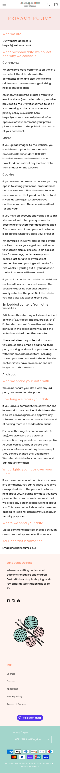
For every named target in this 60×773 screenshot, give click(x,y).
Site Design (43, 763)
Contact (11, 681)
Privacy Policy (14, 696)
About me (12, 689)
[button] (4, 4)
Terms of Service (16, 704)
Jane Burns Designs (25, 763)
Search (11, 673)
